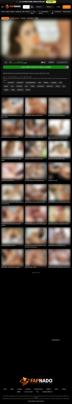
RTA (37, 392)
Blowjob (6, 89)
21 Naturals (5, 18)
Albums (12, 11)
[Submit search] (32, 7)
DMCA (19, 392)
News (12, 389)
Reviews (19, 389)
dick (61, 82)
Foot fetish (19, 86)
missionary (20, 89)
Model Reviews (39, 389)
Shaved (28, 89)
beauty (6, 86)
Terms (56, 389)
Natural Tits (50, 86)
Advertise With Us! (47, 392)
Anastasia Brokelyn (14, 18)
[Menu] (2, 7)
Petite (36, 18)
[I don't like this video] (10, 62)
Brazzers (28, 389)
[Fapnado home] (36, 385)
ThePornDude (66, 11)
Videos (7, 11)
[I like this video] (6, 62)
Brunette (23, 18)
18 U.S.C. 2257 (28, 392)
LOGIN (58, 7)
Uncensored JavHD (43, 12)
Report (51, 62)
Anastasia (53, 82)
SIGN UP (66, 7)
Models (28, 11)
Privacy (64, 389)
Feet (26, 86)
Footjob (32, 86)
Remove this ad (36, 272)
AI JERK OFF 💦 (56, 12)
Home (3, 11)
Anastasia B (20, 82)
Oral (64, 86)
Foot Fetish (30, 18)
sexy (40, 82)
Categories (18, 11)
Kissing (57, 86)
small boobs (41, 86)
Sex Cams (32, 12)
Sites (23, 11)
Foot (12, 86)
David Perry (11, 82)
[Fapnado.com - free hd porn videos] (13, 7)
